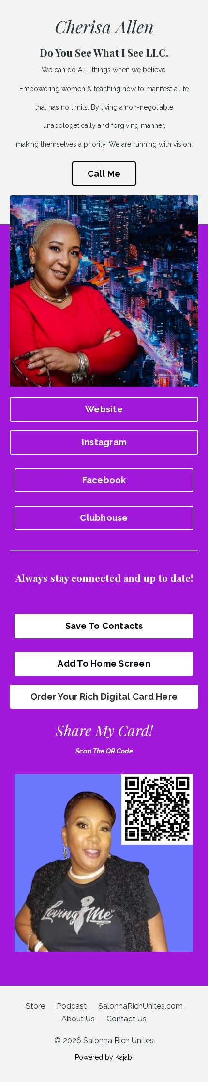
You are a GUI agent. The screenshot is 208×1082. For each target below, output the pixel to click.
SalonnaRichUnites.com (140, 1006)
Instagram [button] (104, 442)
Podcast (72, 1006)
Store (35, 1006)
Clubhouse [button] (104, 518)
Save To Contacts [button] (104, 626)
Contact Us (126, 1018)
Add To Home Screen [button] (104, 664)
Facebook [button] (104, 480)
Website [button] (104, 409)
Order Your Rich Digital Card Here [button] (104, 696)
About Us (78, 1018)
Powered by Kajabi (104, 1057)
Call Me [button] (104, 174)
